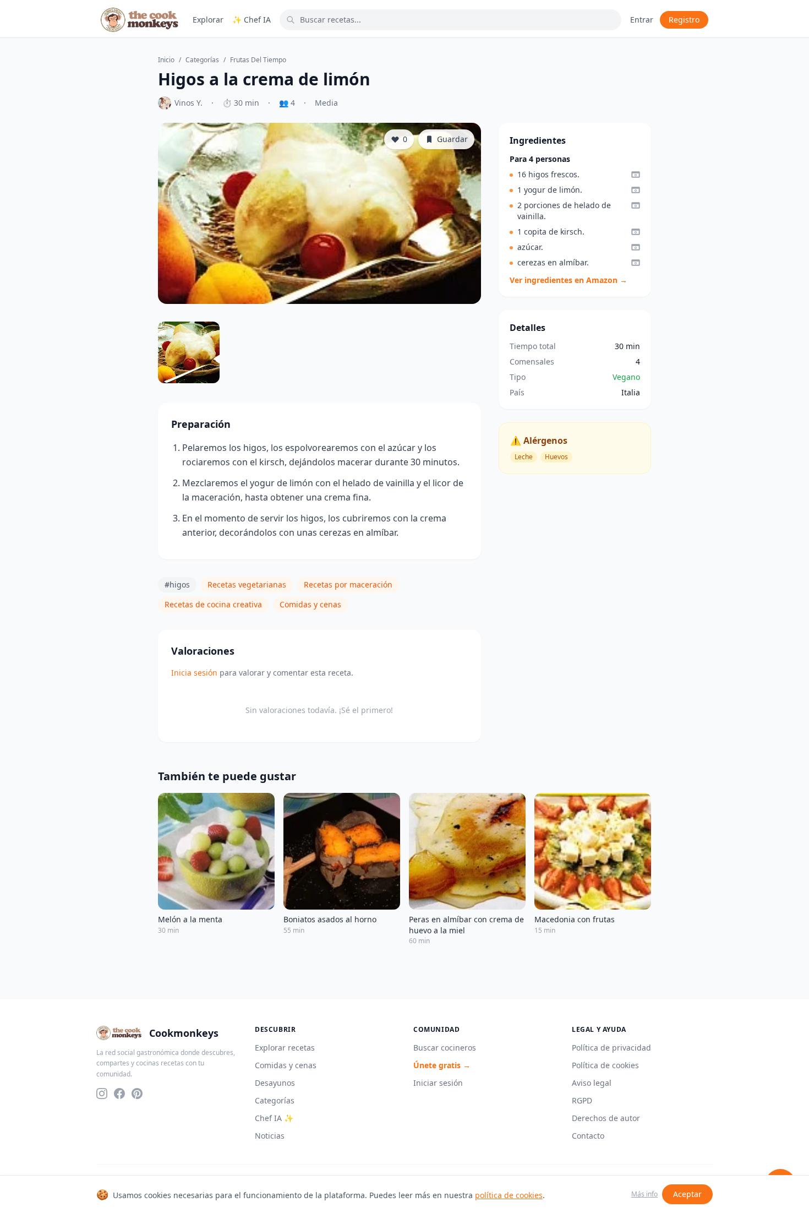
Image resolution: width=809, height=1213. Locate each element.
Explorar (208, 19)
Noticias (270, 1135)
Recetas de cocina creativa (213, 604)
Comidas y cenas (310, 604)
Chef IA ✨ (274, 1118)
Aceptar (687, 1194)
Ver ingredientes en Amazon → (568, 280)
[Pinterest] (137, 1093)
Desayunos (275, 1083)
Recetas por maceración (348, 584)
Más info (644, 1194)
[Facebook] (119, 1093)
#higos (177, 584)
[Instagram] (101, 1093)
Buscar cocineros (444, 1047)
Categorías (202, 60)
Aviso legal (591, 1083)
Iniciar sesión (438, 1083)
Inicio (166, 60)
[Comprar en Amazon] (635, 174)
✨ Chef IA (251, 19)
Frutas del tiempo (258, 60)
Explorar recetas (285, 1047)
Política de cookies (605, 1065)
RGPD (582, 1100)
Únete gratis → (442, 1065)
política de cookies (509, 1195)
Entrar (641, 19)
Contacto (588, 1135)
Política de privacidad (611, 1047)
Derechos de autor (606, 1118)
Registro (684, 19)
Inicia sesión (194, 672)
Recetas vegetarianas (246, 584)
